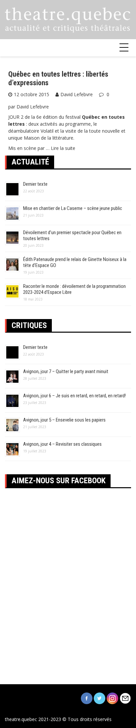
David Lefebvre (76, 94)
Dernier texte (35, 184)
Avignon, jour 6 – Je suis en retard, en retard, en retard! (74, 396)
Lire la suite (63, 148)
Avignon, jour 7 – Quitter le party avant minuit (65, 371)
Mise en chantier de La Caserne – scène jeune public (72, 208)
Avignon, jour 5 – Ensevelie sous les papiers (64, 420)
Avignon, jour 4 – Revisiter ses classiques (62, 444)
